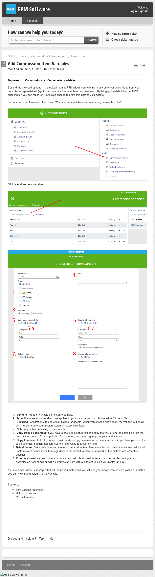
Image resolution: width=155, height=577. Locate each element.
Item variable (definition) (30, 490)
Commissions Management (48, 56)
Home (12, 21)
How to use (78, 56)
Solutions (32, 21)
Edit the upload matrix (62, 470)
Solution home (17, 56)
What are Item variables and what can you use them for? (88, 102)
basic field (69, 433)
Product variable (25, 497)
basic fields (64, 440)
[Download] (70, 293)
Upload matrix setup (27, 493)
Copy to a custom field (83, 443)
